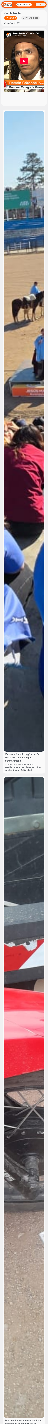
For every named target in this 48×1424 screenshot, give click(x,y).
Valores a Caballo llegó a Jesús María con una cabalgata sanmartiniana (22, 757)
